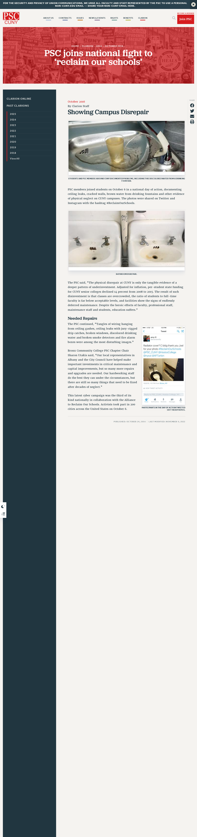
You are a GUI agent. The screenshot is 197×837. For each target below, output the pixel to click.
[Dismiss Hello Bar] (193, 4)
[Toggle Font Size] (3, 514)
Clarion (87, 46)
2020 (13, 141)
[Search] (174, 18)
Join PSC (185, 19)
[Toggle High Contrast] (3, 506)
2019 (13, 147)
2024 (13, 119)
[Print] (192, 122)
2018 (13, 152)
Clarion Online (19, 98)
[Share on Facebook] (192, 105)
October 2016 (114, 46)
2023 (13, 125)
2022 (13, 130)
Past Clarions (18, 105)
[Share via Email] (192, 116)
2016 (99, 46)
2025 (13, 114)
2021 (13, 136)
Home (75, 46)
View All (15, 158)
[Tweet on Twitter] (192, 111)
